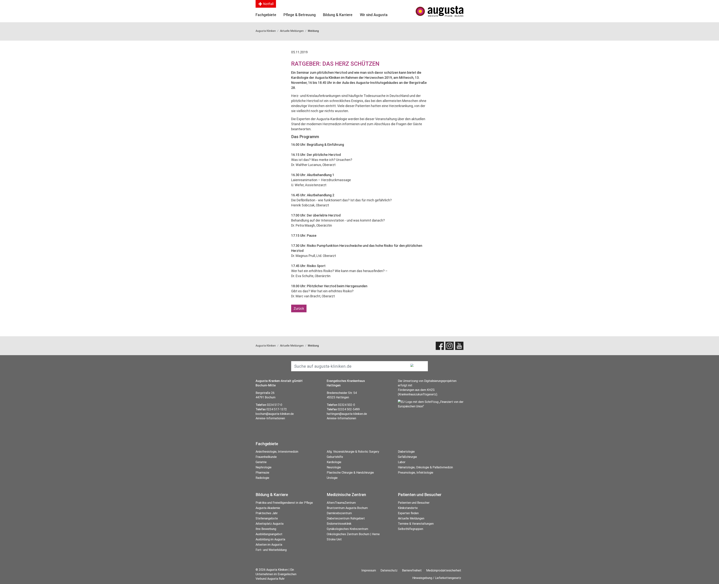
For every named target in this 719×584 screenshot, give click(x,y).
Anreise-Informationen (270, 418)
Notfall (268, 4)
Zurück (299, 308)
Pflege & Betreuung (299, 15)
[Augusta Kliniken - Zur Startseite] (439, 11)
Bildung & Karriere (337, 15)
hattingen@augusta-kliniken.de (347, 414)
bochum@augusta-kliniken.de (275, 414)
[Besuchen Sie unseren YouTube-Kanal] (459, 346)
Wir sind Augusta (374, 15)
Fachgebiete (266, 15)
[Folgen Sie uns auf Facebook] (440, 346)
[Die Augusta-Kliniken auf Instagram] (449, 346)
